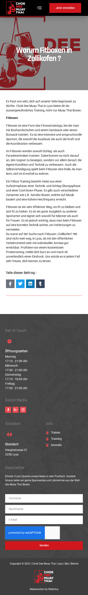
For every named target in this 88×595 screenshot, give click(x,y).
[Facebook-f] (8, 410)
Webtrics (53, 589)
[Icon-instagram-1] (23, 410)
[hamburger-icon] (39, 8)
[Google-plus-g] (16, 410)
